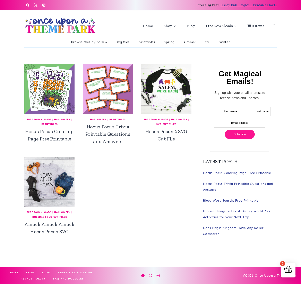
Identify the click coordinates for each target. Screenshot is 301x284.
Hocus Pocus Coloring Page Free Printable (237, 173)
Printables (147, 42)
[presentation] (49, 89)
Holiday (38, 217)
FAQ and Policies (68, 278)
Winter (225, 42)
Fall (207, 42)
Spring (169, 42)
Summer (189, 42)
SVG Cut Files (166, 124)
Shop (30, 272)
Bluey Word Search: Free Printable (231, 200)
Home (148, 26)
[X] (36, 5)
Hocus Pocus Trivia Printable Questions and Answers (107, 134)
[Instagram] (44, 5)
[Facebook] (27, 5)
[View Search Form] (274, 25)
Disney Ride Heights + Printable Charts (249, 5)
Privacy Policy (32, 278)
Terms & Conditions (75, 272)
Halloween (62, 119)
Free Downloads (39, 119)
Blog (191, 26)
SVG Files (123, 42)
